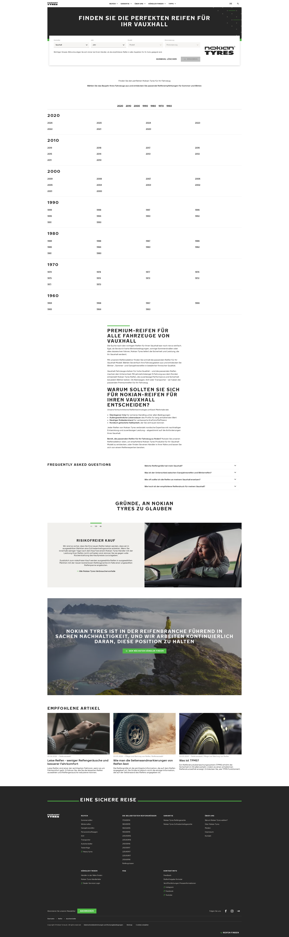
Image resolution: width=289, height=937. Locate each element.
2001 (49, 191)
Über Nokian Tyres (212, 824)
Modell (130, 40)
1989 (49, 241)
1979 (49, 272)
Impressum (209, 832)
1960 (169, 105)
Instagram (170, 887)
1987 (148, 241)
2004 (99, 185)
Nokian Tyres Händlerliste (91, 879)
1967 (148, 303)
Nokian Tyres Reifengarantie (175, 820)
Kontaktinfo (170, 871)
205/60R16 (126, 840)
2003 (148, 185)
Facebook (169, 891)
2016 (197, 147)
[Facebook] (226, 911)
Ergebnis (192, 59)
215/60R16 (126, 859)
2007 (148, 178)
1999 (49, 209)
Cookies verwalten (142, 925)
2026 (49, 122)
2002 (197, 185)
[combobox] (71, 45)
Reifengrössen (128, 863)
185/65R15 (126, 824)
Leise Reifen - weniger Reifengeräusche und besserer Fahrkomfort (77, 762)
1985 (49, 247)
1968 (99, 303)
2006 (197, 178)
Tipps (171, 4)
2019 (49, 147)
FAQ (124, 871)
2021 (99, 129)
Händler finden (155, 4)
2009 (50, 178)
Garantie (125, 4)
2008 (99, 178)
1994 (99, 216)
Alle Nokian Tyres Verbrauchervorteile (97, 571)
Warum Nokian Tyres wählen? (216, 820)
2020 (120, 105)
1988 (99, 241)
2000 (137, 105)
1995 (49, 216)
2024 (148, 122)
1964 (99, 309)
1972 (197, 278)
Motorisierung (169, 40)
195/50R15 (126, 828)
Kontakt (208, 836)
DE (231, 3)
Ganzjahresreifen (87, 828)
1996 (197, 209)
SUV (82, 836)
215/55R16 (126, 844)
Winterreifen (86, 824)
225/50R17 (126, 856)
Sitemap (129, 925)
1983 (148, 247)
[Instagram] (232, 911)
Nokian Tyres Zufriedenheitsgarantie (178, 824)
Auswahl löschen (166, 59)
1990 (145, 105)
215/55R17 (126, 848)
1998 (99, 209)
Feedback (167, 875)
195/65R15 (126, 832)
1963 (148, 309)
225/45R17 (126, 852)
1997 (148, 209)
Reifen (112, 4)
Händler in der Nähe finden (91, 875)
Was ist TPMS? (189, 760)
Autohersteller (86, 844)
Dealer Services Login (91, 883)
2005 (50, 185)
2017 (148, 147)
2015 (49, 153)
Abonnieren (87, 911)
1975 (49, 278)
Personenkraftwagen (89, 832)
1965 (49, 309)
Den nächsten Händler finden (146, 651)
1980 (153, 105)
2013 (148, 153)
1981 (49, 253)
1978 (99, 272)
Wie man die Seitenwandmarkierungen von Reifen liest (143, 762)
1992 (197, 216)
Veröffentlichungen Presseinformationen (180, 883)
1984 (99, 247)
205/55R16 (126, 836)
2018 (99, 147)
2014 (99, 153)
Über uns (139, 4)
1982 (197, 247)
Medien (208, 828)
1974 (99, 278)
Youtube (169, 895)
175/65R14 (126, 820)
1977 (148, 272)
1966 (197, 303)
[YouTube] (238, 911)
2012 (197, 153)
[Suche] (238, 3)
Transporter (85, 840)
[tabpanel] (127, 50)
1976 (197, 272)
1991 (49, 222)
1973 (148, 278)
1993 (148, 216)
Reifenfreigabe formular (173, 879)
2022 (49, 129)
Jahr (92, 40)
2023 (197, 122)
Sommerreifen (86, 820)
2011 (49, 160)
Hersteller (57, 40)
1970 (161, 105)
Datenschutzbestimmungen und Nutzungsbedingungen (103, 925)
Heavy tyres (87, 852)
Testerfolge (85, 848)
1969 (49, 303)
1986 (197, 241)
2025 (99, 122)
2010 (128, 105)
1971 (49, 284)
